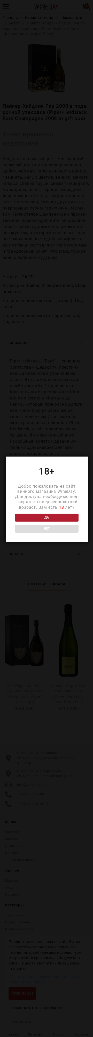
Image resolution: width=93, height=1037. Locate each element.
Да (46, 517)
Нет (47, 528)
